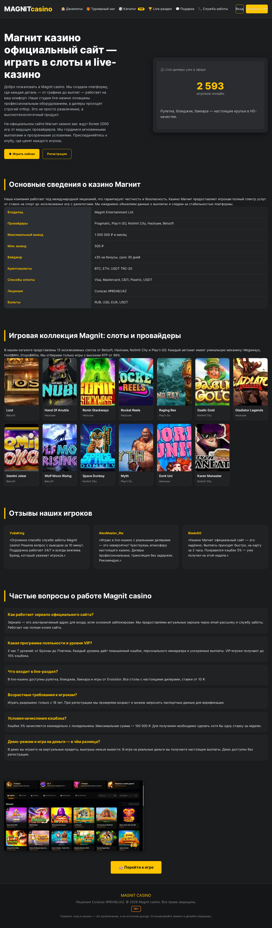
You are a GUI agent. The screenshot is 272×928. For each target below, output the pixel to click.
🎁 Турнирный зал (100, 9)
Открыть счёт (257, 9)
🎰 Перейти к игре (136, 867)
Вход (240, 9)
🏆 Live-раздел (160, 9)
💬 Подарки (185, 9)
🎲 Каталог (131, 9)
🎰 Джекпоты (72, 9)
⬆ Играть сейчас (22, 154)
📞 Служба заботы (213, 9)
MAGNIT (28, 9)
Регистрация (57, 154)
